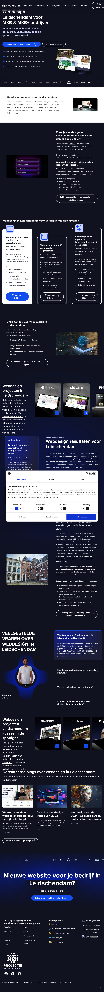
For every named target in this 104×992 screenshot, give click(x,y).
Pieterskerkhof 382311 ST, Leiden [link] (92, 931)
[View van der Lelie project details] (48, 399)
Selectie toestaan (52, 517)
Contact (83, 5)
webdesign (7, 759)
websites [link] (72, 143)
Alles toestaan (82, 517)
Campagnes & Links (31, 936)
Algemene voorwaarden (47, 982)
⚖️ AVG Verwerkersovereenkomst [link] (62, 928)
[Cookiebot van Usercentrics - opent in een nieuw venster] (87, 473)
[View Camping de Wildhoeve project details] (76, 733)
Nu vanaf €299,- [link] (85, 296)
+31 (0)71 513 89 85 (93, 925)
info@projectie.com (93, 920)
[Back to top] (100, 988)
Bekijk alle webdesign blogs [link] (18, 840)
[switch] (40, 508)
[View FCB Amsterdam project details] (48, 733)
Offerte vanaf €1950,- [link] (17, 296)
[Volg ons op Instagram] (6, 973)
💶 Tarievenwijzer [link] (55, 937)
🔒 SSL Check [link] (54, 924)
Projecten (56, 5)
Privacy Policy (65, 982)
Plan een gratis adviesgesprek (19, 44)
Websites (28, 5)
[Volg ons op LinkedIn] (19, 973)
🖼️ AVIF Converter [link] (56, 942)
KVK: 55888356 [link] (92, 937)
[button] (77, 199)
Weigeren (22, 517)
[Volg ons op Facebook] (12, 973)
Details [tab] (52, 479)
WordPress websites (12, 416)
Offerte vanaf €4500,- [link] (50, 296)
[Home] (11, 5)
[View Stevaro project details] (76, 399)
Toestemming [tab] (21, 479)
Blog (74, 5)
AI (48, 5)
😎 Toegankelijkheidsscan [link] (59, 933)
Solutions (39, 5)
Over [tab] (82, 479)
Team (66, 5)
